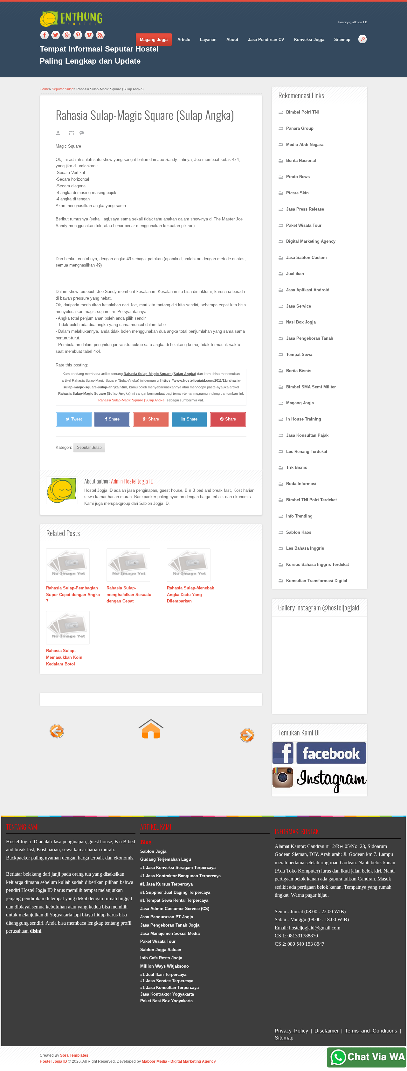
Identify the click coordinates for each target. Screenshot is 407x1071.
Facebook (44, 35)
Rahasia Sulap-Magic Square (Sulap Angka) (132, 400)
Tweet (76, 419)
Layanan (208, 39)
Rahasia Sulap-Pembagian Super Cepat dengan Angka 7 (73, 595)
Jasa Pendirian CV (266, 39)
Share (114, 419)
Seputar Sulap (62, 89)
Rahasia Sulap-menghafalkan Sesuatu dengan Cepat (129, 595)
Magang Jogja (154, 39)
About (232, 39)
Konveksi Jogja (309, 39)
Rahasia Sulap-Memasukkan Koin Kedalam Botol (64, 657)
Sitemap (342, 39)
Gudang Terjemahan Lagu (165, 859)
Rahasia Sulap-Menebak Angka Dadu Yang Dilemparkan (190, 595)
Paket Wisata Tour (158, 941)
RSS (100, 35)
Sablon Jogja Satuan (160, 949)
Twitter (55, 35)
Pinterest (78, 35)
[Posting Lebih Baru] (56, 757)
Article (183, 39)
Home (44, 89)
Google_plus (67, 35)
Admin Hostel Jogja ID (132, 481)
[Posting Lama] (245, 757)
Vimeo (89, 35)
